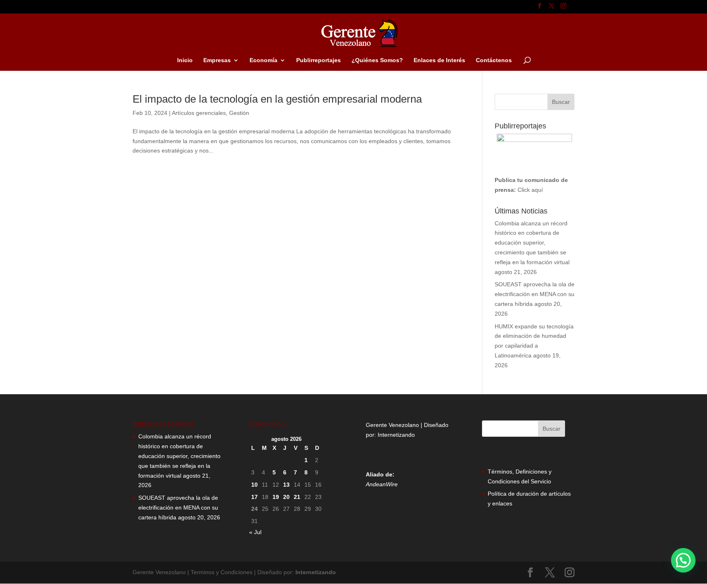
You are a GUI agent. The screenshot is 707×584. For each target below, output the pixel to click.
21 (297, 497)
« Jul (255, 532)
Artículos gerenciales (199, 113)
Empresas (217, 60)
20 (286, 497)
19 (275, 497)
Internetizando (396, 434)
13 (286, 484)
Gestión (239, 113)
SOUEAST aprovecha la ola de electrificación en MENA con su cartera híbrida (534, 294)
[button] (683, 560)
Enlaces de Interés (439, 60)
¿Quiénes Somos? (377, 60)
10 (254, 484)
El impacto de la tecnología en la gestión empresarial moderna (277, 99)
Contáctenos (494, 60)
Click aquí (530, 189)
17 (254, 497)
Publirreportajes (318, 60)
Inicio (185, 60)
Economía (263, 60)
